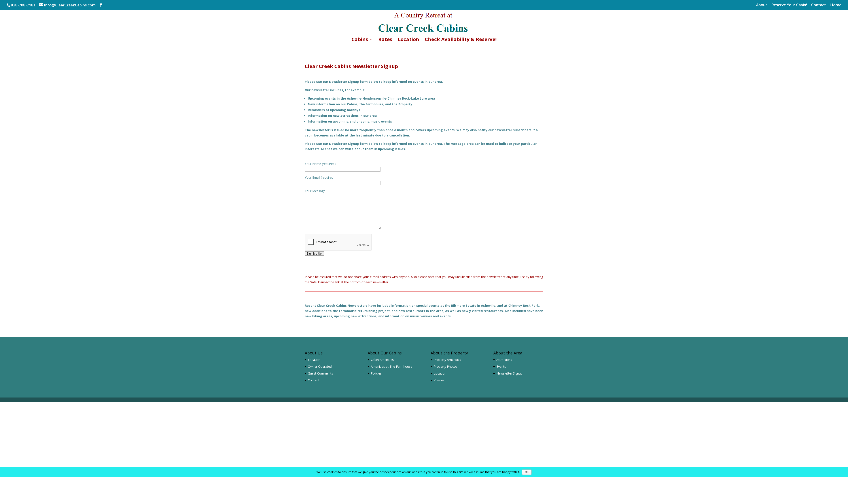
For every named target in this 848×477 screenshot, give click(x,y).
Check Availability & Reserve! (461, 40)
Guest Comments (320, 373)
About (761, 5)
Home (835, 5)
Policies (376, 373)
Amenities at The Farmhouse (391, 366)
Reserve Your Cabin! (789, 5)
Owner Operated (320, 366)
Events (501, 366)
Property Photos (445, 366)
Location (408, 40)
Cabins (360, 40)
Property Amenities (447, 360)
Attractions (504, 360)
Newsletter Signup (509, 373)
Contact (818, 5)
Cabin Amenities (382, 360)
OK (527, 472)
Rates (385, 40)
